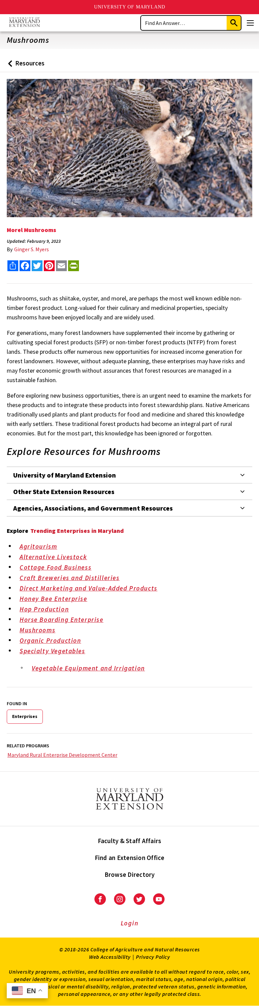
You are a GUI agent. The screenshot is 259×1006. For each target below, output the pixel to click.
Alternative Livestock (53, 557)
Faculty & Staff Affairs (130, 841)
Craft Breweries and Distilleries (70, 578)
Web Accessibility (110, 956)
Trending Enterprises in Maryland (77, 531)
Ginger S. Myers (31, 249)
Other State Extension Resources (63, 491)
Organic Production (50, 640)
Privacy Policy (153, 956)
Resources (25, 65)
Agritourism (38, 546)
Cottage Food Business (55, 567)
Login (130, 923)
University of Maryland (129, 6)
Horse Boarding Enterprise (62, 619)
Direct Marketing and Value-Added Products (88, 588)
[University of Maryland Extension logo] (24, 22)
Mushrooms (37, 630)
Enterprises (24, 716)
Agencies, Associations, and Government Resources (93, 508)
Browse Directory (130, 874)
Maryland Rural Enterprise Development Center (62, 754)
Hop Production (44, 609)
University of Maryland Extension (64, 475)
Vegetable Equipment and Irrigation (88, 668)
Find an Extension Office (130, 858)
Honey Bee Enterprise (53, 599)
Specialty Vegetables (52, 651)
